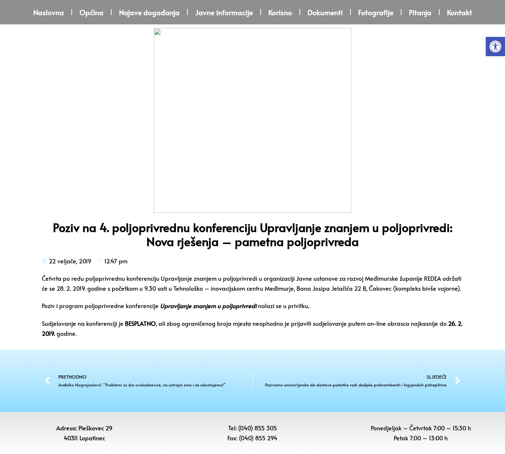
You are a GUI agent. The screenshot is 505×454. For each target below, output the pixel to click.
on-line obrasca (388, 323)
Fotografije (375, 12)
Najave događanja (149, 12)
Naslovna (48, 12)
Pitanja (420, 12)
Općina (91, 12)
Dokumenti (325, 12)
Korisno (280, 12)
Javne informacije (224, 12)
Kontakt (459, 12)
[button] (495, 46)
